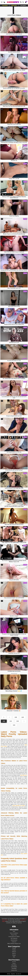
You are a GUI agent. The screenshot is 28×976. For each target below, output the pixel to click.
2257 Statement (14, 938)
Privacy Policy (14, 934)
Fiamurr (14, 963)
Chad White (14, 968)
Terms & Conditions (14, 933)
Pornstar (14, 948)
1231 (11, 721)
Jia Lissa (14, 961)
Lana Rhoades (14, 966)
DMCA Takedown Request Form (14, 943)
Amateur (14, 949)
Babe (14, 956)
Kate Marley (14, 965)
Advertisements (14, 940)
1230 (4, 721)
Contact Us (14, 941)
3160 (14, 725)
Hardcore (14, 951)
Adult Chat (14, 5)
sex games (23, 5)
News (14, 931)
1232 (17, 721)
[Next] (24, 721)
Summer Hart (14, 970)
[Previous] (9, 717)
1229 (22, 717)
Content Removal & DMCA (14, 936)
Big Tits (14, 953)
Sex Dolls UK (18, 973)
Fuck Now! (5, 5)
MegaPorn (13, 973)
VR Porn (8, 973)
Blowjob (14, 955)
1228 (16, 717)
